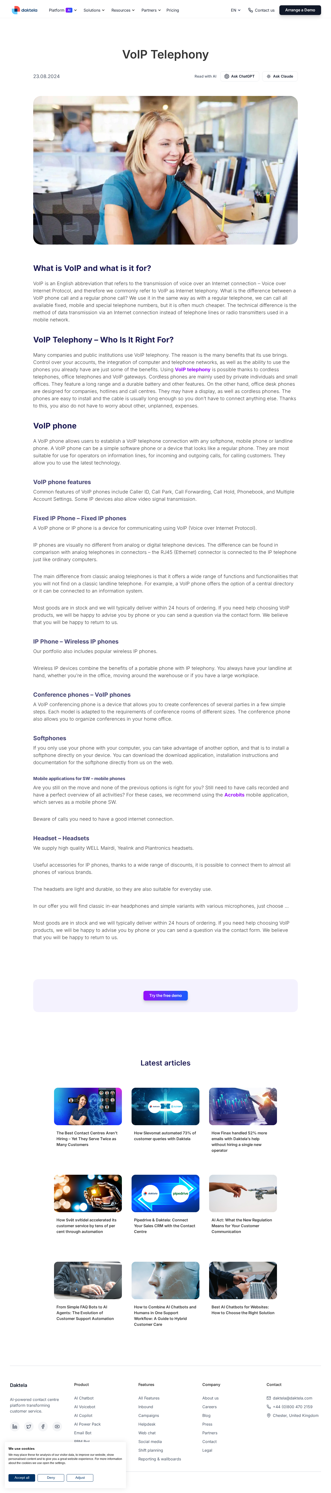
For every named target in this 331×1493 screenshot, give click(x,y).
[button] (62, 10)
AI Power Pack (87, 1424)
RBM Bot (82, 1441)
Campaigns (148, 1415)
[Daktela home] (24, 10)
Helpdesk (147, 1424)
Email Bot (82, 1432)
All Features (148, 1398)
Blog (206, 1415)
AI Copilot (83, 1415)
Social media (150, 1441)
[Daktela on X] (30, 1426)
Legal (207, 1450)
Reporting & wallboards (159, 1459)
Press (207, 1424)
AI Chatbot (84, 1398)
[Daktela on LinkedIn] (16, 1426)
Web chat (147, 1432)
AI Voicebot (84, 1406)
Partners (209, 1432)
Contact (209, 1441)
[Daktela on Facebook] (44, 1426)
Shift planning (150, 1450)
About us (210, 1398)
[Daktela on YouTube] (58, 1426)
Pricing (172, 10)
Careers (209, 1406)
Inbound (145, 1406)
